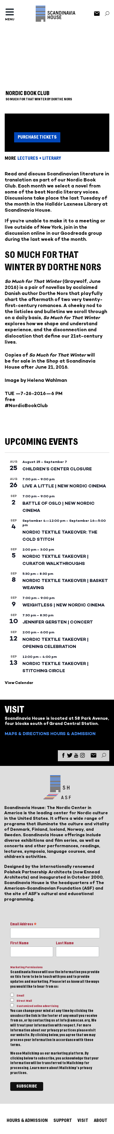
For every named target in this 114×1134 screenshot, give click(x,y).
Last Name (65, 943)
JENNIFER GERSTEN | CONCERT (57, 622)
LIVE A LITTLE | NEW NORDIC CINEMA (64, 486)
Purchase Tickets (37, 137)
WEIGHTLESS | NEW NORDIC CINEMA (63, 605)
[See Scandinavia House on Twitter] (69, 756)
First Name (19, 943)
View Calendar (19, 682)
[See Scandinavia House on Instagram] (82, 756)
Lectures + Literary (39, 158)
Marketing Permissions (26, 967)
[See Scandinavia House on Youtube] (76, 756)
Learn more (39, 1068)
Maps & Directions (27, 733)
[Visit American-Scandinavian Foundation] (57, 797)
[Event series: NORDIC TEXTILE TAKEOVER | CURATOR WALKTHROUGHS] (57, 549)
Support (62, 1120)
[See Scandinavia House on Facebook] (63, 756)
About (100, 1120)
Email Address (23, 924)
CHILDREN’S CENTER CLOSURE (57, 468)
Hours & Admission (72, 733)
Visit (82, 1120)
